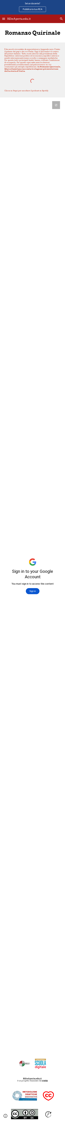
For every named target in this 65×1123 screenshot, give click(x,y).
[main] (32, 33)
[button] (3, 19)
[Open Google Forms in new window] (56, 105)
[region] (32, 7)
